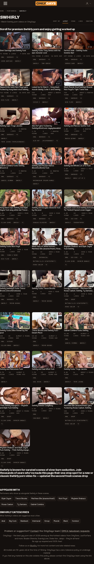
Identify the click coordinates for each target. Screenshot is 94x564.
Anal (2, 57)
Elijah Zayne (6, 222)
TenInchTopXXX (78, 222)
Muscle (56, 521)
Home (2, 11)
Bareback (10, 57)
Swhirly (18, 61)
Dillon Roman (6, 345)
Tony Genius (45, 63)
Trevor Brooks (14, 303)
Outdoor (10, 341)
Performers (12, 11)
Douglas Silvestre (40, 222)
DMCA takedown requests (76, 531)
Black (66, 521)
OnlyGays (7, 535)
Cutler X (36, 102)
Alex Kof (36, 140)
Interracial (43, 257)
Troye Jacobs (78, 382)
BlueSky (33, 545)
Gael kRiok (37, 382)
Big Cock (74, 218)
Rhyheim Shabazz (83, 261)
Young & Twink (12, 255)
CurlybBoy (36, 418)
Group (73, 299)
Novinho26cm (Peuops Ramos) (43, 180)
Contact (34, 531)
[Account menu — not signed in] (88, 3)
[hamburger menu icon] (5, 3)
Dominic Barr (70, 63)
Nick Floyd (5, 100)
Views (73, 21)
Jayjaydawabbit (47, 140)
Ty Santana (22, 504)
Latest (65, 21)
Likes (81, 21)
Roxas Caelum (38, 264)
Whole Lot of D (79, 178)
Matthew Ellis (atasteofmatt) (44, 261)
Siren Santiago (6, 61)
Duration (89, 21)
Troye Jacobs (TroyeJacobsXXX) (12, 142)
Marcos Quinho (70, 138)
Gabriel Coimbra (7, 180)
